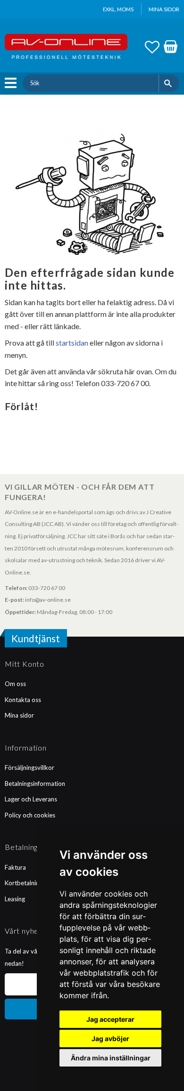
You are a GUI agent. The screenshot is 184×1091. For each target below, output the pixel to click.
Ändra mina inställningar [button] (111, 1058)
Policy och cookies (30, 815)
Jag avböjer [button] (110, 1038)
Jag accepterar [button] (110, 1019)
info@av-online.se (48, 599)
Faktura (15, 867)
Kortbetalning (23, 883)
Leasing (15, 899)
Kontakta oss (23, 699)
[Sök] (169, 82)
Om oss (15, 683)
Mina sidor (19, 715)
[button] (13, 82)
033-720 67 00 (46, 587)
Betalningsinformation (35, 783)
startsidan (72, 342)
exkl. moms (118, 9)
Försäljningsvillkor (29, 767)
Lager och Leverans (31, 799)
